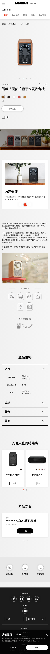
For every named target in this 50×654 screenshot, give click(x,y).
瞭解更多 (13, 647)
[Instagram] (21, 599)
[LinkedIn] (36, 599)
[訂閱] (25, 611)
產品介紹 (15, 15)
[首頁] (25, 3)
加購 (33, 15)
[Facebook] (14, 599)
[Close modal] (46, 634)
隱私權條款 (25, 628)
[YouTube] (28, 599)
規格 (25, 15)
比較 (7, 117)
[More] (25, 541)
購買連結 (12, 108)
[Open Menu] (3, 3)
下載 (25, 531)
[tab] (25, 368)
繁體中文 (31, 619)
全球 (8, 619)
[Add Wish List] (39, 85)
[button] (19, 78)
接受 (37, 647)
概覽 (6, 15)
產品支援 (42, 15)
